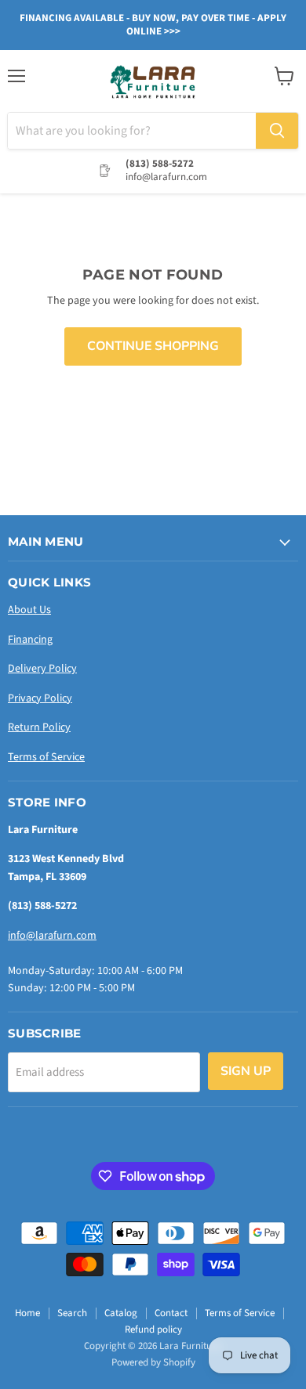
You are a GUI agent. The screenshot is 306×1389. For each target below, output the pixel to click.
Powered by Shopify (153, 1362)
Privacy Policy (40, 698)
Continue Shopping (153, 346)
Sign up (245, 1071)
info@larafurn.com (52, 935)
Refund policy (153, 1329)
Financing (30, 640)
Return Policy (39, 727)
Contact (171, 1313)
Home (27, 1313)
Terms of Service (46, 757)
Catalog (120, 1313)
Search (72, 1313)
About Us (29, 610)
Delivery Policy (42, 668)
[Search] (277, 131)
